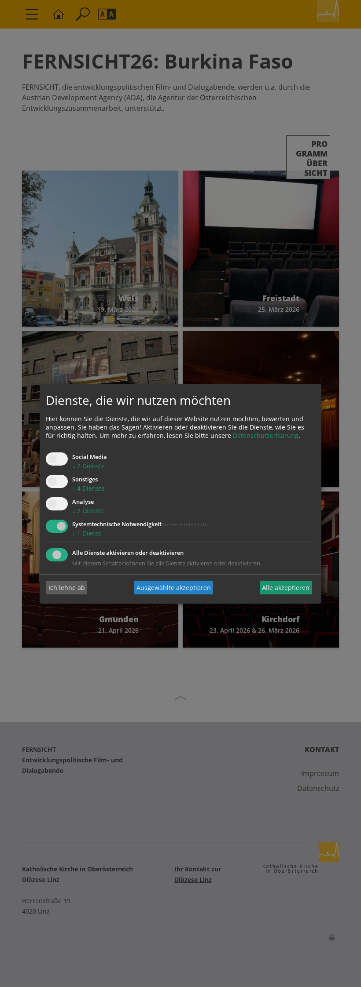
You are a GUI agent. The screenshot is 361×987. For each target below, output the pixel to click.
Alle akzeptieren (285, 587)
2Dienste (88, 466)
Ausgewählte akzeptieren (173, 587)
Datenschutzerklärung (265, 435)
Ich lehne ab (66, 587)
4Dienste (88, 488)
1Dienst (86, 533)
